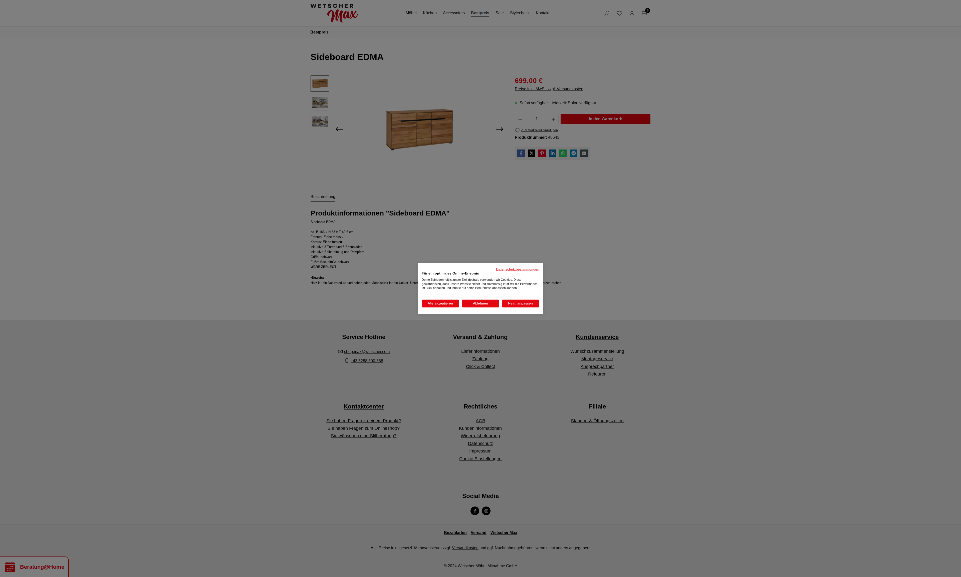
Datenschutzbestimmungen (517, 269)
